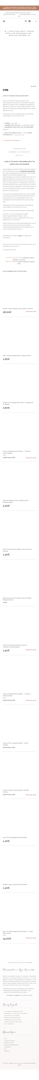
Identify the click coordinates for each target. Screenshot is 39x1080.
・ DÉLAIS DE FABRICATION (11, 1045)
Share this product (13, 140)
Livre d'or (22, 259)
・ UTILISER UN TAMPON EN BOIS (13, 1011)
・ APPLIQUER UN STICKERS (11, 1015)
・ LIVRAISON (7, 1047)
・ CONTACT (6, 1051)
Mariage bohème (23, 261)
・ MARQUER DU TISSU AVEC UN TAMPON (15, 1013)
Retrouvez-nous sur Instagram (20, 962)
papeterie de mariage (28, 171)
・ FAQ (5, 1038)
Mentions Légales (8, 1063)
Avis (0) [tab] (19, 155)
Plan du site (18, 1063)
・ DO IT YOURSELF (8, 1024)
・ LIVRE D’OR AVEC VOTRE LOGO (12, 1021)
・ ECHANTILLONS (8, 1042)
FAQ (19, 235)
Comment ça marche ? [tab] (19, 152)
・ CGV (5, 1049)
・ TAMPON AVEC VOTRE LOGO (12, 1019)
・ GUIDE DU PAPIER (9, 1040)
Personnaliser (31, 311)
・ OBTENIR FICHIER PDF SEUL (12, 1017)
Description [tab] (19, 148)
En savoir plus (19, 134)
